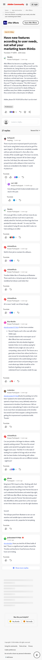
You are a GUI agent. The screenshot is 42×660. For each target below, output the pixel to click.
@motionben (8, 543)
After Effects (29, 10)
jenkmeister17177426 (14, 538)
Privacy (30, 646)
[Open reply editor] (21, 122)
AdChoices (10, 657)
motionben (11, 390)
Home (6, 10)
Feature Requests (10, 12)
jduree (9, 478)
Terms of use (22, 646)
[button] (4, 5)
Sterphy (9, 57)
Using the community (11, 646)
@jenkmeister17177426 (11, 327)
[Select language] (27, 4)
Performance (8, 107)
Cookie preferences (10, 650)
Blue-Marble (11, 321)
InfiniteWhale (11, 246)
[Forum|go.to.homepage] (15, 4)
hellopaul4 (10, 138)
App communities (17, 10)
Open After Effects (31, 23)
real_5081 (14, 183)
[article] (21, 158)
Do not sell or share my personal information (18, 653)
